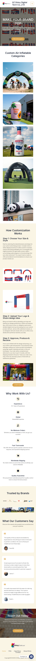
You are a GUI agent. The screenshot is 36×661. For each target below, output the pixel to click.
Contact (18, 652)
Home (4, 651)
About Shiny (27, 651)
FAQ (10, 651)
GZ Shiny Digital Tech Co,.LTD (19, 3)
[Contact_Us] (31, 656)
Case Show (17, 651)
